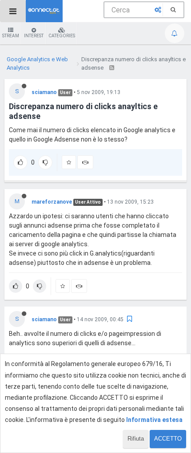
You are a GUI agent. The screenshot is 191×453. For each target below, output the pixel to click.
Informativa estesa (154, 419)
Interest (34, 35)
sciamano (44, 92)
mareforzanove (52, 202)
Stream (10, 35)
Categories (61, 35)
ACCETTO (168, 438)
